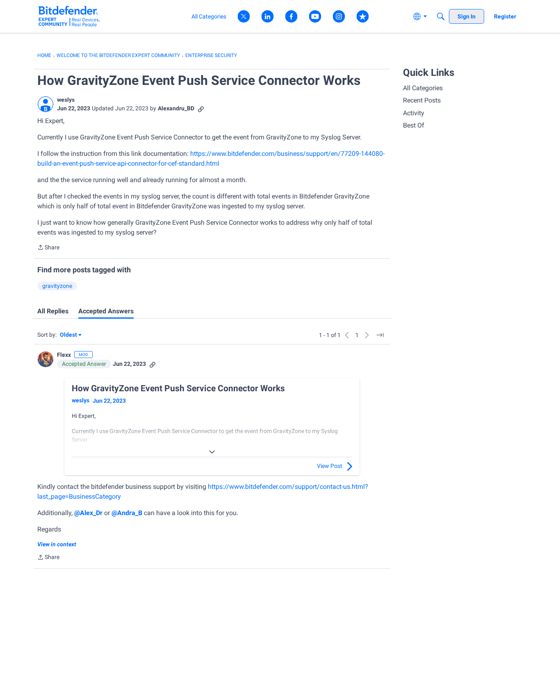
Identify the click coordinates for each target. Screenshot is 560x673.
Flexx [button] (64, 354)
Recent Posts (422, 100)
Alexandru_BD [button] (176, 108)
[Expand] (212, 452)
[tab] (52, 311)
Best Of (413, 125)
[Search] (440, 16)
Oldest (69, 335)
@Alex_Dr (88, 513)
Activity (413, 113)
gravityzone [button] (57, 286)
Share (48, 248)
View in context (56, 544)
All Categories (423, 88)
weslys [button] (66, 99)
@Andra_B (127, 513)
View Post (329, 466)
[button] (45, 104)
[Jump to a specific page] (380, 335)
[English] (69, 16)
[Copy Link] (201, 108)
